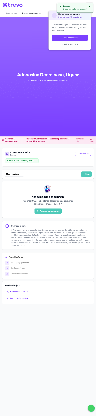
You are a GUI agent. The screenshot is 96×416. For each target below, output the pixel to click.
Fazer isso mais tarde (70, 44)
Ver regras (91, 140)
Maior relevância (12, 174)
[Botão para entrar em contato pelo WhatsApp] (91, 408)
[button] (42, 174)
